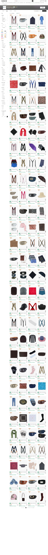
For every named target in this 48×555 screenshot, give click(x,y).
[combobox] (12, 13)
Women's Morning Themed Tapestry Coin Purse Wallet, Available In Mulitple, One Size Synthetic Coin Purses (42, 42)
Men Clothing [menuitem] (21, 2)
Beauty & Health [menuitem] (42, 2)
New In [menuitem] (6, 2)
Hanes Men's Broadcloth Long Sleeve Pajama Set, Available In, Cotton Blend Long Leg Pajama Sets (42, 26)
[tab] (3, 11)
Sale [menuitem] (8, 2)
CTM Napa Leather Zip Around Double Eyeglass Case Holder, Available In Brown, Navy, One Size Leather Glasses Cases (42, 360)
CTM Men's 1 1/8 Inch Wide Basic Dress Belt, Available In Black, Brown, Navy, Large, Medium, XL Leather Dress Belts (23, 90)
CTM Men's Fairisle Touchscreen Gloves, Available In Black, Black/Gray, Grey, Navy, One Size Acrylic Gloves (14, 376)
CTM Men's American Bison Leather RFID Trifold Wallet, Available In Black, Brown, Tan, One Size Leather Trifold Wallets (42, 233)
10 (33, 507)
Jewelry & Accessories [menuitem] (37, 2)
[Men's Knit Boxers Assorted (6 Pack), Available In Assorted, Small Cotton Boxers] (14, 163)
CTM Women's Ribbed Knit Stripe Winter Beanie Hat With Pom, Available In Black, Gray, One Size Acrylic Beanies (14, 74)
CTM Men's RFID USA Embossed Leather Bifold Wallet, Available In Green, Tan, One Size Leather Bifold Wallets (32, 74)
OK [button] (7, 116)
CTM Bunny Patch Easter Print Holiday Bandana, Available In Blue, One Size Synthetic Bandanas (42, 392)
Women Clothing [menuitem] (11, 2)
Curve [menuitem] (18, 2)
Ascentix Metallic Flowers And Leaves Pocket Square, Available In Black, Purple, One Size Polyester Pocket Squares (32, 26)
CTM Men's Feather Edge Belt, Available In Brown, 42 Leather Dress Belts (23, 376)
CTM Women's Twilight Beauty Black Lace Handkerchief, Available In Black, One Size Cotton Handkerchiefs (14, 138)
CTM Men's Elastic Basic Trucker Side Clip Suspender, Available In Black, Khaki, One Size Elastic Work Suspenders (23, 106)
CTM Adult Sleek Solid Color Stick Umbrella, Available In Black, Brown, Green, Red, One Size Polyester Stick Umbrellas (42, 185)
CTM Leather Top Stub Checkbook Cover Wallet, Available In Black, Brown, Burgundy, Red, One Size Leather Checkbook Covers (23, 360)
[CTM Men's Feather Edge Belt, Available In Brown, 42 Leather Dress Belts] (23, 370)
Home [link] (2, 4)
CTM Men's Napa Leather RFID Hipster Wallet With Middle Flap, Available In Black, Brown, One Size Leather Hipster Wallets (14, 360)
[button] (8, 8)
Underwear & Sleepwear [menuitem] (28, 2)
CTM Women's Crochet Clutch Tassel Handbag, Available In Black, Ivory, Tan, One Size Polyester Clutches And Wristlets (14, 249)
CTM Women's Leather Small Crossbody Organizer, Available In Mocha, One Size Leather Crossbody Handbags (23, 503)
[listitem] (8, 8)
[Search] (32, 1)
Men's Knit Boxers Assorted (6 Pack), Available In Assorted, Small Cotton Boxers (14, 169)
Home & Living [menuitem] (33, 2)
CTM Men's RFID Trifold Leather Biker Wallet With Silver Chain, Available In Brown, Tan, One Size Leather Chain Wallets (23, 265)
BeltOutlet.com (10, 7)
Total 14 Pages (22, 507)
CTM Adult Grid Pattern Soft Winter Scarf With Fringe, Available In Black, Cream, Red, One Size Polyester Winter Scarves (42, 122)
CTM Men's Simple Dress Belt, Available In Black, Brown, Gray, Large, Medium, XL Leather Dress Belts (23, 26)
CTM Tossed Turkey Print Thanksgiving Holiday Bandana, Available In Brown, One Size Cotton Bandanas (42, 106)
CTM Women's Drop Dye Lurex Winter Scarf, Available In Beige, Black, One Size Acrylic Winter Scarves (14, 122)
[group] (5, 16)
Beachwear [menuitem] (14, 2)
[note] (11, 29)
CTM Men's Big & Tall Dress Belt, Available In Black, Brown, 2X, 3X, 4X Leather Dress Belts (32, 201)
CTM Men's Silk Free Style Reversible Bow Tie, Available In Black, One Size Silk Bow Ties (42, 74)
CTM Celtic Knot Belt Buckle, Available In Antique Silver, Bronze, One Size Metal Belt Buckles (32, 217)
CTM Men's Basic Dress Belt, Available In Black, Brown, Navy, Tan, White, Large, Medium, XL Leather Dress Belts (32, 42)
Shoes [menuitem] (24, 2)
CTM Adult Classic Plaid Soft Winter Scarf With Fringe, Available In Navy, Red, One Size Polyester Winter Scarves (42, 265)
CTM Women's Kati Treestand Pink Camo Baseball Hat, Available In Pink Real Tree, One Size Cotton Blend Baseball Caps (14, 503)
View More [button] (4, 21)
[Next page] (34, 507)
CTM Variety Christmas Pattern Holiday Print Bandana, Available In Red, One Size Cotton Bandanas (14, 90)
